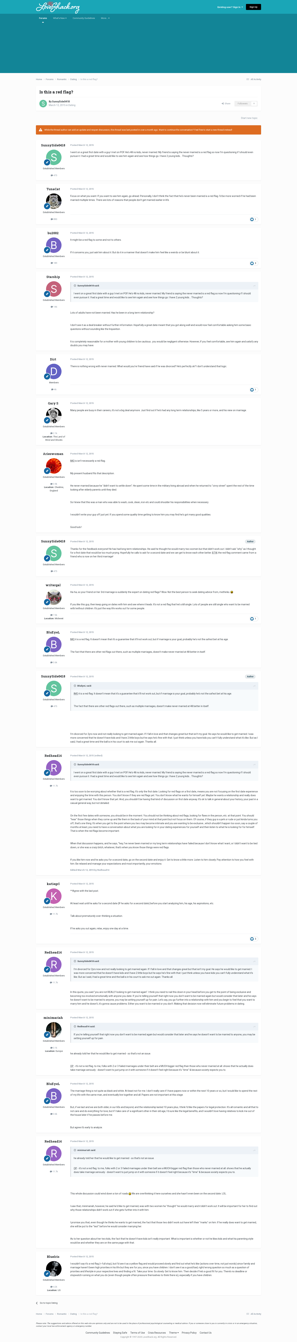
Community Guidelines (84, 18)
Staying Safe (120, 1332)
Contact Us (206, 1332)
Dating (71, 105)
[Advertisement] (148, 49)
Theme (173, 1332)
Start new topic (249, 118)
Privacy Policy (189, 1332)
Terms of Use (137, 1332)
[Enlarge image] (231, 592)
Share (227, 103)
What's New (59, 18)
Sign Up (253, 7)
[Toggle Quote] (75, 285)
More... (104, 18)
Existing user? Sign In (229, 7)
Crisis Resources (157, 1332)
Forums (43, 18)
